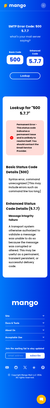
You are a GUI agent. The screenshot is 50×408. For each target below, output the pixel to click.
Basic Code (15, 52)
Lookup (25, 75)
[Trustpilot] (34, 367)
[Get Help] (41, 399)
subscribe (35, 355)
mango (17, 5)
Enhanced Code (35, 52)
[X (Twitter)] (25, 367)
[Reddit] (16, 367)
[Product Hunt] (43, 367)
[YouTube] (7, 367)
